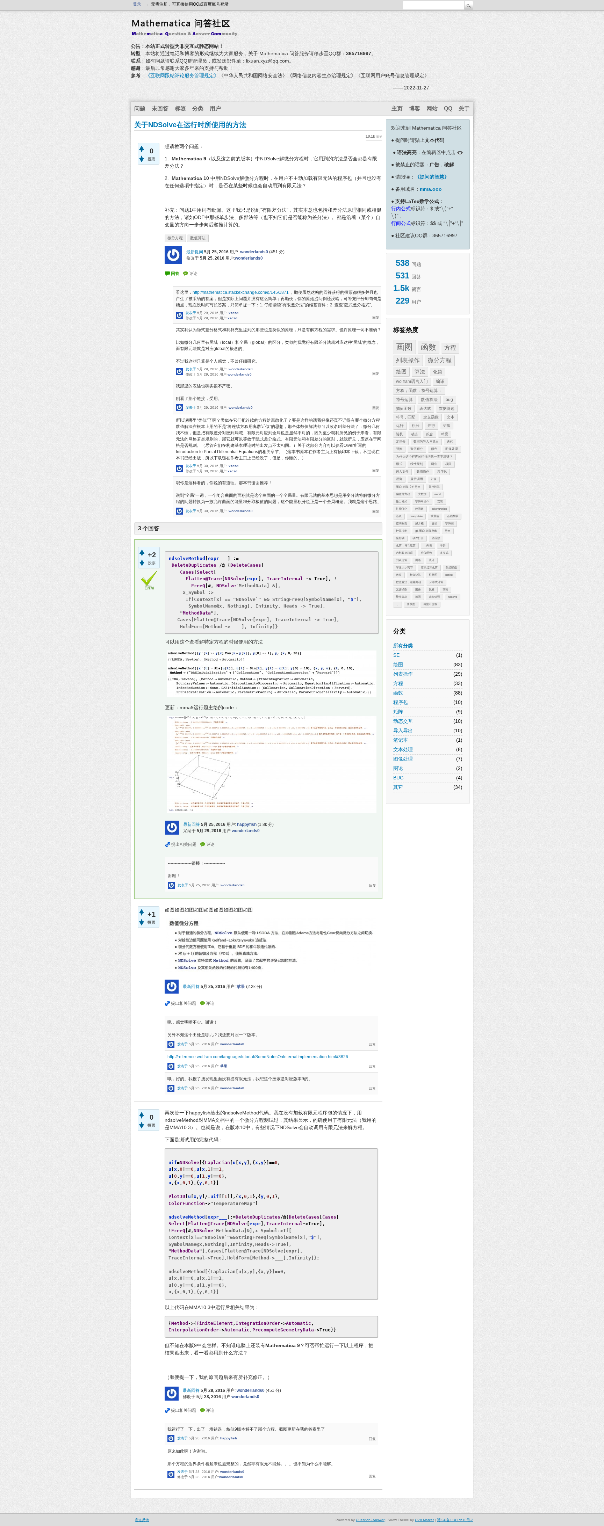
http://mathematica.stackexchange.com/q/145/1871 (241, 292)
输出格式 (401, 501)
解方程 (419, 523)
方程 (450, 347)
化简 (437, 372)
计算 (434, 479)
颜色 (434, 449)
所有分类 (403, 645)
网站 (432, 108)
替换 (399, 449)
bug (449, 399)
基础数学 (452, 516)
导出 (448, 530)
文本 (450, 417)
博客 (414, 108)
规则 (399, 479)
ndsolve (452, 596)
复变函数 (401, 589)
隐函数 (436, 538)
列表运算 (401, 560)
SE (396, 655)
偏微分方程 (403, 494)
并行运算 (434, 486)
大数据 (422, 494)
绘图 (401, 372)
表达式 (425, 408)
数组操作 (423, 471)
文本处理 (403, 749)
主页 (397, 108)
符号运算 (404, 399)
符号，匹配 (405, 417)
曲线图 (411, 604)
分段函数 (426, 552)
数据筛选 (446, 408)
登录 (137, 4)
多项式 (444, 552)
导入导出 (403, 730)
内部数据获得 (404, 552)
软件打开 (418, 538)
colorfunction (439, 508)
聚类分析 (401, 596)
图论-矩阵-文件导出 (408, 486)
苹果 (241, 986)
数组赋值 (451, 567)
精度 (444, 434)
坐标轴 (400, 538)
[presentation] (444, 208)
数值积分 (416, 449)
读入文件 (402, 471)
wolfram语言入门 (412, 381)
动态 (414, 434)
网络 (418, 560)
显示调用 (416, 479)
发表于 (191, 313)
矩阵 (446, 426)
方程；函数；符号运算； (419, 390)
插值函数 (403, 408)
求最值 (435, 516)
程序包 (442, 471)
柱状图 (433, 574)
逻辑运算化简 (429, 567)
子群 (443, 545)
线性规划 (416, 464)
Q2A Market (424, 1520)
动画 (445, 589)
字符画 (449, 523)
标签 (180, 108)
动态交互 (403, 721)
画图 (404, 346)
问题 (139, 108)
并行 (431, 425)
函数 (428, 347)
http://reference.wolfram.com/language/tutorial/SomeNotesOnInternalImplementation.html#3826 (257, 1056)
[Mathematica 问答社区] (187, 32)
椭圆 (418, 596)
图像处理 (451, 449)
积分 (415, 425)
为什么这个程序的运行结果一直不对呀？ (424, 456)
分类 (197, 108)
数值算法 (429, 399)
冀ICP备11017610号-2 (455, 1520)
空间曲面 (401, 523)
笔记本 (400, 740)
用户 (215, 108)
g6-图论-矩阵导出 (426, 530)
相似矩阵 (415, 574)
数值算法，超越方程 (408, 582)
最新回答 (191, 824)
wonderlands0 (254, 251)
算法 (420, 372)
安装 (440, 501)
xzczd (233, 313)
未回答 (160, 108)
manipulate (416, 516)
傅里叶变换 (430, 604)
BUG (398, 777)
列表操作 (408, 360)
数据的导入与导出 (426, 441)
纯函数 (419, 508)
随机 (399, 434)
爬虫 (434, 464)
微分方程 (440, 360)
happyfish (247, 824)
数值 (399, 574)
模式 (399, 464)
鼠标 (431, 589)
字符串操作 (422, 501)
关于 (464, 108)
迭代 (450, 441)
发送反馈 (142, 1520)
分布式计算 (436, 582)
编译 (440, 381)
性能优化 (401, 508)
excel (437, 494)
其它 (398, 787)
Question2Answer (370, 1520)
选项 (399, 516)
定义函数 (431, 417)
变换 (434, 523)
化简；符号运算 (406, 545)
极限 (448, 464)
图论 (398, 768)
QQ (448, 108)
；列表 (428, 545)
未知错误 (434, 596)
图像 (418, 589)
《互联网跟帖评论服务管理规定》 (182, 75)
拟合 (429, 434)
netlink (449, 574)
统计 (431, 560)
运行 (400, 425)
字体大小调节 (404, 567)
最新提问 (194, 251)
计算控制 (401, 530)
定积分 (400, 441)
